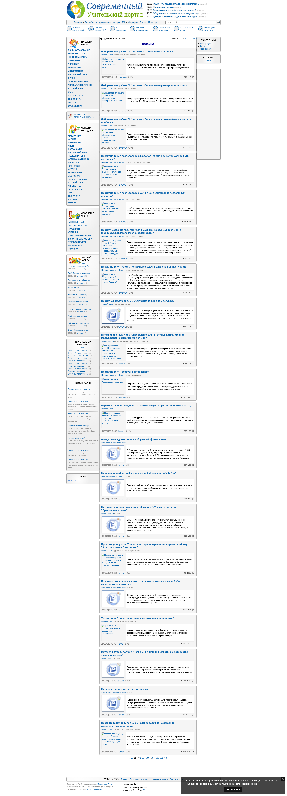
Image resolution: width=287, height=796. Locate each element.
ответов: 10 (81, 297)
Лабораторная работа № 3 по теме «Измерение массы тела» (137, 51)
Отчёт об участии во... (78, 350)
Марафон (133, 22)
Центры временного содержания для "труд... (176, 16)
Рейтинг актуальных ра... (79, 323)
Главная (78, 22)
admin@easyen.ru (94, 789)
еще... (84, 263)
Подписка (203, 46)
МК (123, 22)
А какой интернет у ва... (79, 330)
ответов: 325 (81, 326)
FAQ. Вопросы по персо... (79, 273)
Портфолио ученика (163, 7)
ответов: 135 (81, 276)
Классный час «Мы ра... (79, 356)
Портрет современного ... (79, 309)
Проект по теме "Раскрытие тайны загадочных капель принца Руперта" (144, 266)
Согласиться (233, 789)
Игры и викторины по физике (112, 476)
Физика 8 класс (107, 621)
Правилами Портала (106, 784)
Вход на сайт (205, 49)
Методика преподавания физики (113, 442)
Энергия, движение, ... (78, 371)
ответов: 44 (81, 290)
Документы (105, 22)
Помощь (152, 22)
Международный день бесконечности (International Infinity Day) (138, 473)
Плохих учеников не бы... (79, 266)
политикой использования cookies (239, 784)
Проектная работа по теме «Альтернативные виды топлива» (137, 301)
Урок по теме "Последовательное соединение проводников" (137, 618)
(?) (144, 790)
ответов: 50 (81, 269)
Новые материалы (160, 779)
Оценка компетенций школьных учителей (174, 10)
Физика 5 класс (107, 409)
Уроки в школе (74, 287)
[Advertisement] (208, 114)
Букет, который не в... (78, 366)
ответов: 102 (81, 311)
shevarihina (72, 480)
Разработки (91, 22)
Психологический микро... (79, 280)
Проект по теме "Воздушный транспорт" (125, 371)
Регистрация (205, 43)
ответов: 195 (81, 304)
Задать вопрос (176, 779)
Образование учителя (78, 302)
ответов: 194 (81, 283)
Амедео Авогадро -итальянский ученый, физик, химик (133, 439)
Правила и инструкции (140, 779)
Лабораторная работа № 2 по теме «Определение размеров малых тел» (144, 85)
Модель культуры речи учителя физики (125, 689)
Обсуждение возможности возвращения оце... (176, 13)
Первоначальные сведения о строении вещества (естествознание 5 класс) (146, 405)
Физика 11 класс (107, 341)
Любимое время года (77, 316)
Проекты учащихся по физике (112, 162)
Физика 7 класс (107, 55)
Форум (116, 22)
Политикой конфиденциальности (203, 784)
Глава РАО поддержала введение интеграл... (176, 4)
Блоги (143, 22)
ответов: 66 (81, 333)
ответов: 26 (81, 319)
